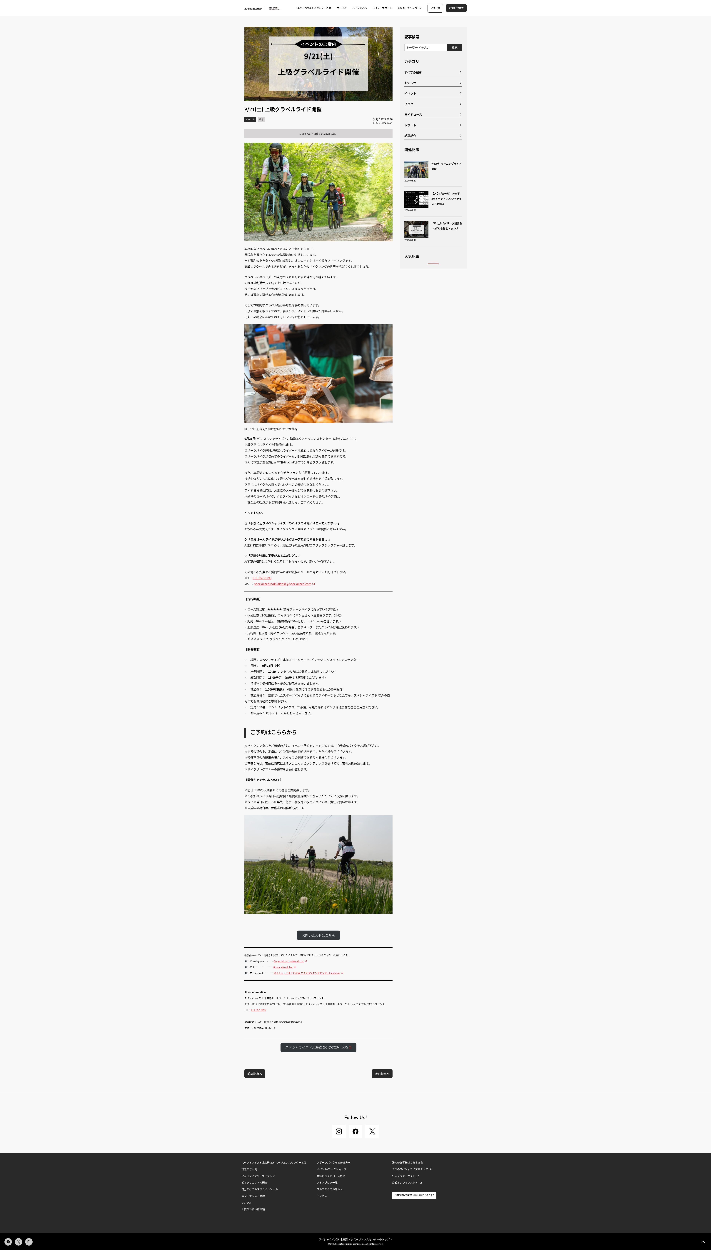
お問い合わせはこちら (318, 935)
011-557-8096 (262, 578)
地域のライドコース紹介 (331, 1176)
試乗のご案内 (249, 1169)
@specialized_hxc (283, 967)
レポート (410, 125)
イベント (250, 120)
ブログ (408, 104)
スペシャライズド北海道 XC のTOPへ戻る (316, 1047)
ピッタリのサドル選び (254, 1182)
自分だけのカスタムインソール (259, 1189)
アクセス (435, 8)
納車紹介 (410, 135)
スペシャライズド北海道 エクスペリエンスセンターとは (273, 1162)
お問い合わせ (456, 8)
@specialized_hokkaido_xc (288, 961)
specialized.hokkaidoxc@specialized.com (282, 583)
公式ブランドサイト (403, 1176)
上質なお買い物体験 (253, 1209)
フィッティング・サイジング (258, 1176)
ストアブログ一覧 (327, 1182)
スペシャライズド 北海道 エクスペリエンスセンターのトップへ (355, 1239)
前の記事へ (254, 1073)
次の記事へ (382, 1073)
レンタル (246, 1202)
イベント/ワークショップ (331, 1169)
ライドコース (413, 114)
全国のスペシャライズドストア (410, 1169)
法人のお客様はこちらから (407, 1162)
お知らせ (410, 83)
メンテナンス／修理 (253, 1196)
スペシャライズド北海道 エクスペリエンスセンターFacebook (307, 973)
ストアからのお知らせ (330, 1189)
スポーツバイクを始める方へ (334, 1162)
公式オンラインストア (405, 1182)
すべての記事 (413, 72)
